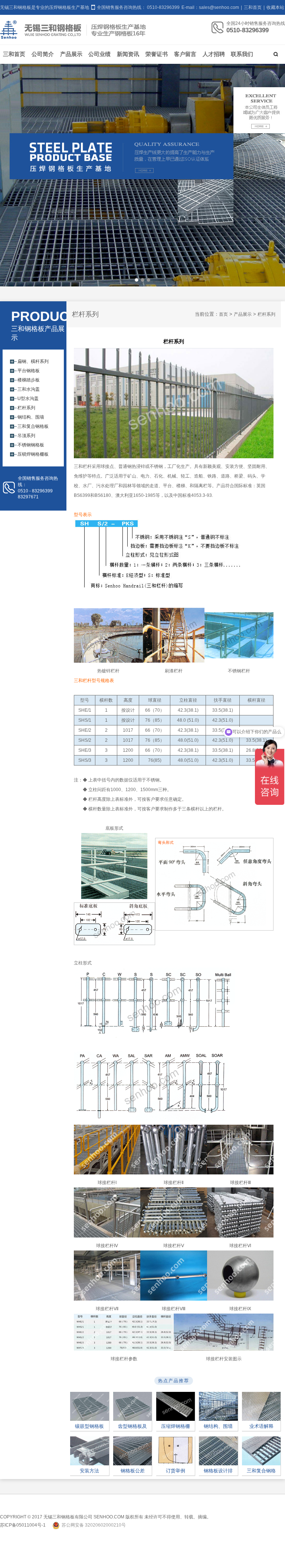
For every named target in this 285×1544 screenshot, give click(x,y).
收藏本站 (275, 7)
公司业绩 (99, 54)
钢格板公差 (133, 1470)
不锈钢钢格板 (30, 445)
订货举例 (175, 1470)
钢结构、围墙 (30, 417)
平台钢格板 (28, 370)
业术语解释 (261, 1426)
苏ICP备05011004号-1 (23, 1525)
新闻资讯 (128, 54)
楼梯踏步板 (28, 380)
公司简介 (43, 54)
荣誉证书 (156, 54)
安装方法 (89, 1470)
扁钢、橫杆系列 (33, 361)
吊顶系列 (26, 435)
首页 (223, 314)
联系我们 (242, 54)
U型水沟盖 (28, 398)
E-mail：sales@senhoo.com (210, 7)
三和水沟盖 (28, 389)
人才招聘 (214, 54)
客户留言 (185, 54)
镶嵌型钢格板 (89, 1426)
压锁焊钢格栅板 (33, 454)
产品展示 (71, 54)
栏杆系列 (26, 407)
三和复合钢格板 (33, 426)
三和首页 (253, 7)
